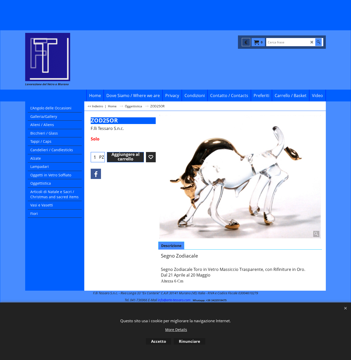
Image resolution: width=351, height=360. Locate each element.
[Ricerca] (318, 42)
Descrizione (171, 245)
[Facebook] (96, 174)
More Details (176, 329)
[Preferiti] (151, 157)
